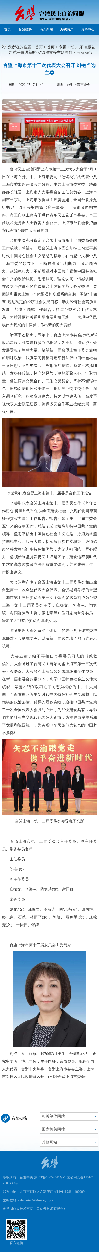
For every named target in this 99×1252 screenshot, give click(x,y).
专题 (62, 47)
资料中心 (87, 29)
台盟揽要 (25, 29)
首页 (7, 29)
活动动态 (84, 52)
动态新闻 (46, 29)
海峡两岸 (67, 29)
